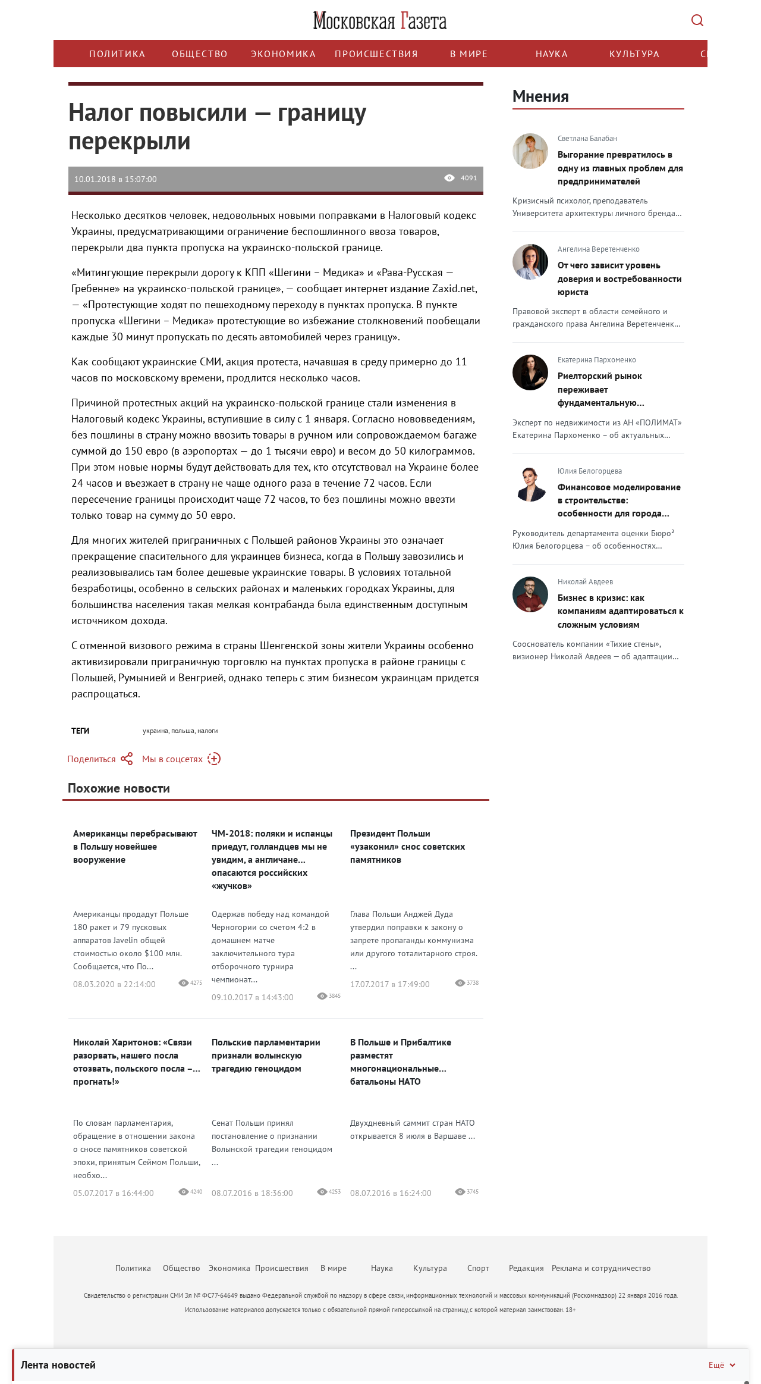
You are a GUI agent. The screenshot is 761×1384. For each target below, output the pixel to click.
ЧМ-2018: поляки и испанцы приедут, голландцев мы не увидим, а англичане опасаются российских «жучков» (272, 859)
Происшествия (376, 54)
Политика (117, 54)
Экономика (283, 54)
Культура (634, 54)
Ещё (716, 1365)
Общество (200, 54)
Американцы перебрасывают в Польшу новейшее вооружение (135, 846)
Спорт (478, 1268)
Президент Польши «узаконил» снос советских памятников (407, 846)
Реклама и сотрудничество (601, 1268)
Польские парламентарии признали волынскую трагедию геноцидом (266, 1055)
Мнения (540, 95)
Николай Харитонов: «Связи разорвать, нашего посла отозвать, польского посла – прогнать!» (133, 1061)
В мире (469, 54)
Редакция (526, 1268)
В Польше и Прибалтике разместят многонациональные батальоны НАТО (400, 1061)
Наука (552, 54)
